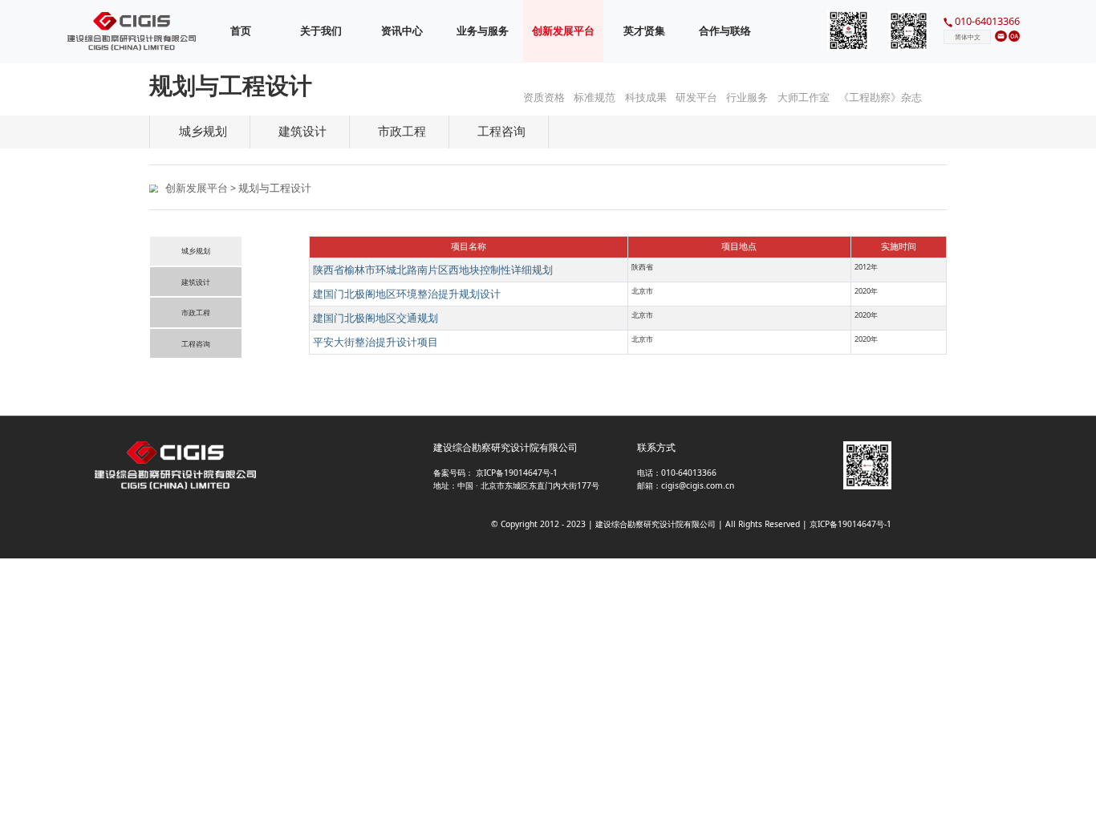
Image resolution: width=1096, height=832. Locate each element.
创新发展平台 (196, 188)
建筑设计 (195, 282)
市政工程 (195, 313)
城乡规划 (195, 251)
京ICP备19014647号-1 (515, 472)
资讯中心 (402, 30)
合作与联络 (725, 30)
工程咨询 (195, 344)
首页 (240, 30)
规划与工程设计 (274, 188)
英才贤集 (644, 30)
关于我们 (321, 30)
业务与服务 (483, 30)
